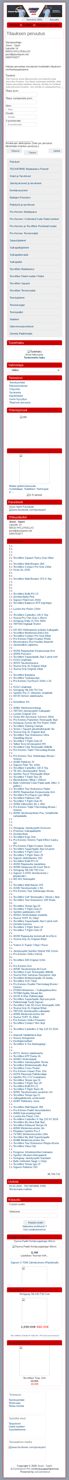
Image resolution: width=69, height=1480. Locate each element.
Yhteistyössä (17, 410)
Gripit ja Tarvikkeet (20, 176)
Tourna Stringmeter (24, 1038)
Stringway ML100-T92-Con (28, 870)
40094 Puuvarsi (22, 654)
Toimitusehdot (17, 382)
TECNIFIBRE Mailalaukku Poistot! (29, 169)
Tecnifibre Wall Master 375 (28, 885)
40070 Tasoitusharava (25, 663)
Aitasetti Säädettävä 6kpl (27, 1035)
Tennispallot (16, 312)
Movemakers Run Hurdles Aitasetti (33, 642)
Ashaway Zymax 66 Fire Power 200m (34, 723)
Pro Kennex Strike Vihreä (27, 954)
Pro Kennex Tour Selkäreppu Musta (33, 891)
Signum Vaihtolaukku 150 (27, 858)
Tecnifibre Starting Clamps (28, 726)
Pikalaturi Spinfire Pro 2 (26, 1131)
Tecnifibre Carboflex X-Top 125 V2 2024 (35, 1029)
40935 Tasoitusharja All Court (29, 969)
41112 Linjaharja (22, 687)
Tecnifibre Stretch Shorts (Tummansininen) (35, 1332)
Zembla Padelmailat (21, 333)
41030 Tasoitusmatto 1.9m (28, 888)
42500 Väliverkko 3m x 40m (29, 804)
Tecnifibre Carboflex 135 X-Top (30, 615)
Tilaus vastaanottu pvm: (19, 98)
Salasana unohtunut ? (34, 1226)
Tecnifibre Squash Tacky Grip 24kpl (33, 558)
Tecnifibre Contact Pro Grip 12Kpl (32, 567)
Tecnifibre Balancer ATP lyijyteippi (32, 603)
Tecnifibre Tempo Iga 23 (26, 1080)
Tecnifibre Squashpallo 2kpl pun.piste (34, 999)
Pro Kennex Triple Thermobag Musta (34, 750)
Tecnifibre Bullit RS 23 (25, 861)
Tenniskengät (17, 305)
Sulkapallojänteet (19, 247)
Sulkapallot (16, 262)
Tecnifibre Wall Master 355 (28, 1107)
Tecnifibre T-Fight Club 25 (27, 801)
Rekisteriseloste (18, 386)
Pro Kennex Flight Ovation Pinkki (32, 639)
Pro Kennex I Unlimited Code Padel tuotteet (34, 219)
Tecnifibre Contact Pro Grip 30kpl (32, 636)
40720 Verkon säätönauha (28, 696)
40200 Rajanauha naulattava (29, 864)
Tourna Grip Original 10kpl (28, 669)
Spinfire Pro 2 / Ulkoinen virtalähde (33, 693)
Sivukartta (15, 392)
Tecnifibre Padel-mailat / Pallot (27, 276)
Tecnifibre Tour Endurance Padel (31, 789)
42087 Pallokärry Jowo (26, 1101)
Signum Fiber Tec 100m (26, 765)
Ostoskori (15, 541)
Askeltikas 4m (21, 702)
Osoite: (10, 113)
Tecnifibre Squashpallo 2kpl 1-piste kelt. (35, 657)
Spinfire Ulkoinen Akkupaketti (30, 1155)
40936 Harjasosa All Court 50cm (31, 867)
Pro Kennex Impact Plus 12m (30, 1071)
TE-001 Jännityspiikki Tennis (29, 771)
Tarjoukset (16, 1290)
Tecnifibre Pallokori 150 (26, 798)
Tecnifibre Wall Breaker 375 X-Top (32, 578)
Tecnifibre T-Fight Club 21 (27, 909)
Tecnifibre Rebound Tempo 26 (30, 1125)
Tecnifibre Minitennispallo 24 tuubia (33, 978)
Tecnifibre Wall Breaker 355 (28, 564)
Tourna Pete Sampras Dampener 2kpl (34, 975)
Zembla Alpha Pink (23, 596)
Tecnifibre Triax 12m (34, 1378)
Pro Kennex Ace (22, 966)
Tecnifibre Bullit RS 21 (25, 1086)
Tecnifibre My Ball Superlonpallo (31, 1137)
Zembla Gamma (22, 924)
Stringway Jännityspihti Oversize (32, 828)
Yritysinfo (14, 389)
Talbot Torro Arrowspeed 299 (29, 744)
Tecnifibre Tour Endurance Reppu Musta (36, 1143)
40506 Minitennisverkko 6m (29, 1014)
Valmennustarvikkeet (22, 326)
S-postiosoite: (13, 120)
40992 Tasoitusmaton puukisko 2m (33, 1092)
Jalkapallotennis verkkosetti (29, 1098)
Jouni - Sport (45, 1466)
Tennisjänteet (17, 297)
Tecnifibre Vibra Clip (24, 1146)
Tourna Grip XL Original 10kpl (30, 666)
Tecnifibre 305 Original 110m (29, 960)
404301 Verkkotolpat (25, 1059)
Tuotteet (27, 25)
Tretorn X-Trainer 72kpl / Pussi (30, 945)
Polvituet (15, 162)
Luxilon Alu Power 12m (26, 1116)
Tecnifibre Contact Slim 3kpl (29, 1023)
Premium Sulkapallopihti (27, 831)
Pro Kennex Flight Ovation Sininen (32, 846)
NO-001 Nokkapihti (24, 879)
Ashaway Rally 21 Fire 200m (29, 621)
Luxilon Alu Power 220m (27, 609)
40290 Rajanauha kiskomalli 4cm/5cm (35, 936)
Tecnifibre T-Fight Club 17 (27, 852)
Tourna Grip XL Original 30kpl (30, 939)
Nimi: (9, 105)
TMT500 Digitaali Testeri (27, 624)
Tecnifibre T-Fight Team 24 (28, 927)
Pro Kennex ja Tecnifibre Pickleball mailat (33, 226)
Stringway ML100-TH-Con (28, 690)
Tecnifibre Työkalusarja (26, 678)
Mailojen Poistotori (20, 197)
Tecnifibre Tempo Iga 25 (26, 906)
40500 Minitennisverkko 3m (29, 1128)
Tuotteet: (11, 75)
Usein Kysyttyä (18, 399)
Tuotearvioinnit (19, 451)
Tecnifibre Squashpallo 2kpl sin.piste (33, 849)
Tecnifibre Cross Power (26, 1068)
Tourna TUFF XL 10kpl (26, 918)
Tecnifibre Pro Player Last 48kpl (31, 795)
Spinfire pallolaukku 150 (26, 912)
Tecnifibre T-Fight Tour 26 (27, 777)
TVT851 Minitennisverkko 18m (30, 1134)
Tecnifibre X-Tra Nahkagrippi (29, 1044)
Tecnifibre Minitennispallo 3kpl (30, 1065)
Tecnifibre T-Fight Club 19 (27, 930)
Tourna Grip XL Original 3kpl (29, 732)
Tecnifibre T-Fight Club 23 (27, 741)
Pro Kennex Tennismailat (24, 233)
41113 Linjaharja (22, 659)
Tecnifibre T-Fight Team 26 (28, 1089)
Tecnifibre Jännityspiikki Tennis (30, 1062)
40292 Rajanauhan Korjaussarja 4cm (34, 792)
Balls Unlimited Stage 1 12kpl (30, 1161)
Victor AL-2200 (21, 570)
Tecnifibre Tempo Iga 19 (26, 1164)
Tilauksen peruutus (47, 25)
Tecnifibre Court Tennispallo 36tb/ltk (33, 972)
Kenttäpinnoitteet (22, 1041)
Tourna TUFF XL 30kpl (26, 1017)
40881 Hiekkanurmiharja (27, 708)
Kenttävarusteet (19, 190)
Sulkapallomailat (19, 254)
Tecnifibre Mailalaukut (22, 269)
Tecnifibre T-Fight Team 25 (28, 855)
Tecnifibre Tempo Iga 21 (26, 1095)
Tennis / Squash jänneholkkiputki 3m (34, 729)
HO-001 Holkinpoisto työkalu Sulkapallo (35, 630)
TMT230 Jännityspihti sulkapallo (31, 1011)
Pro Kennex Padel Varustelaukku (32, 1110)
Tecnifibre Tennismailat (23, 290)
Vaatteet (14, 319)
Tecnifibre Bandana (24, 675)
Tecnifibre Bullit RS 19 (25, 593)
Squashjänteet (18, 240)
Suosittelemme (19, 1342)
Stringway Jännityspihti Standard (31, 1158)
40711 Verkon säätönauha (28, 1053)
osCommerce (42, 1472)
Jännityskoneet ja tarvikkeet (26, 183)
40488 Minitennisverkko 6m (29, 1140)
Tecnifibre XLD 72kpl (25, 981)
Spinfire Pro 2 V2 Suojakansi (29, 1077)
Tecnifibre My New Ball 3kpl (29, 1122)
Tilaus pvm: (12, 90)
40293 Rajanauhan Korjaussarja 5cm (34, 651)
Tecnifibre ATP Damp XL (27, 1056)
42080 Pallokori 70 (23, 762)
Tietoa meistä (16, 1406)
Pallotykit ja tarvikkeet (22, 204)
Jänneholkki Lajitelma (25, 645)
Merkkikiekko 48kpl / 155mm (29, 780)
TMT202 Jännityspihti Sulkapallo (31, 711)
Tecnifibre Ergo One (24, 837)
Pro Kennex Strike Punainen (29, 1020)
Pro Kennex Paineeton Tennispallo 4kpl (35, 720)
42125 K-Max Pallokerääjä (28, 996)
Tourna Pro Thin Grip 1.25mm (30, 618)
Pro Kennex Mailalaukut (23, 212)
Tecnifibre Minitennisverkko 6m (31, 633)
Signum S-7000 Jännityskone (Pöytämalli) (34, 1259)
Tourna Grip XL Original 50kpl (30, 1008)
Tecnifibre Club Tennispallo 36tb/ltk (32, 747)
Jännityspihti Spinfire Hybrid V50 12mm (35, 951)
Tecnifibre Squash (20, 283)
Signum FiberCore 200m (27, 600)
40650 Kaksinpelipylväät (27, 1113)
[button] (33, 19)
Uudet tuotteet (18, 1237)
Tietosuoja (14, 1403)
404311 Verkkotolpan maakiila (30, 915)
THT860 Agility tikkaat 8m (27, 993)
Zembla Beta (20, 834)
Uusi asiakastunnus (34, 1229)
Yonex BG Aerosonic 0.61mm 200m (33, 717)
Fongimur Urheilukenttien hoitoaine (33, 1152)
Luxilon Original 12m (25, 714)
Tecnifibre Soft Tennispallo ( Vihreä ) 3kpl (36, 897)
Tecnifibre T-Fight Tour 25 (27, 1083)
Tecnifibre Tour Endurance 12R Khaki (34, 900)
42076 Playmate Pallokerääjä (29, 1074)
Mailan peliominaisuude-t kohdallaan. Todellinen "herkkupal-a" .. (29, 489)
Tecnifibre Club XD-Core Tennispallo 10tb (36, 1005)
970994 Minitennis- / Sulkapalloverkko (34, 990)
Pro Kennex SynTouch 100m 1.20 (32, 681)
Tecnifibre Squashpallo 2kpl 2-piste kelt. (35, 921)
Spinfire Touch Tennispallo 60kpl (31, 774)
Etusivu (14, 25)
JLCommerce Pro (20, 1469)
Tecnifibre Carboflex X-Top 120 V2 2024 (35, 1119)
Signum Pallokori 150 (25, 1167)
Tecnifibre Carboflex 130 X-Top (30, 768)
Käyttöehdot (16, 396)
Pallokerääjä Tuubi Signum (28, 1002)
